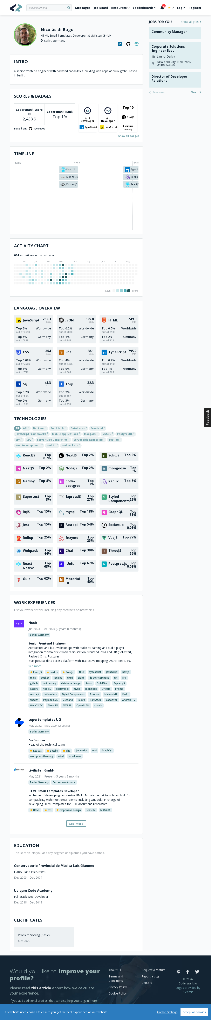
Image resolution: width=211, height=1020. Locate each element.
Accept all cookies (194, 1012)
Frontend (98, 428)
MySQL (107, 434)
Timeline (24, 153)
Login (181, 8)
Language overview (37, 308)
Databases (78, 428)
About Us (115, 970)
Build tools (58, 428)
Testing (115, 439)
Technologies (30, 418)
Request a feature (153, 970)
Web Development (29, 445)
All (17, 428)
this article (41, 987)
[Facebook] (187, 972)
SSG (29, 439)
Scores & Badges (33, 96)
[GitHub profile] (128, 44)
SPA (19, 439)
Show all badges (128, 136)
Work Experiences (34, 602)
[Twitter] (197, 972)
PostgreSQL (125, 434)
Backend (39, 428)
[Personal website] (137, 44)
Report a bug (150, 976)
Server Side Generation (53, 439)
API (26, 428)
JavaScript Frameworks (32, 434)
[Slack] (178, 972)
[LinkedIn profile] (120, 44)
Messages (82, 8)
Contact (147, 983)
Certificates (28, 920)
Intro (21, 61)
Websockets (71, 445)
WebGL (52, 445)
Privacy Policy (118, 987)
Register (195, 8)
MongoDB (91, 434)
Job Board (101, 8)
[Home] (18, 8)
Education (26, 845)
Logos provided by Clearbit (188, 990)
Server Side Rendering (89, 439)
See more (76, 824)
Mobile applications (66, 434)
